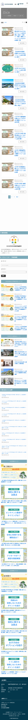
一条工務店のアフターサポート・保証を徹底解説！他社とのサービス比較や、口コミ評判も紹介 (13, 564)
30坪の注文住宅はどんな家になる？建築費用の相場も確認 (21, 373)
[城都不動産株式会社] (12, 3)
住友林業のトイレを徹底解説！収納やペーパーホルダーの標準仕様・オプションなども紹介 (13, 672)
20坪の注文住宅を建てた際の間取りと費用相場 (21, 362)
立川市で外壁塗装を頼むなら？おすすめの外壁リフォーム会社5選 (20, 169)
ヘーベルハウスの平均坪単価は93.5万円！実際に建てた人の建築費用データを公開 (14, 414)
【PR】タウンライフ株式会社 (8, 702)
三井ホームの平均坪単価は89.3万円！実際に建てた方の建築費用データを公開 (14, 434)
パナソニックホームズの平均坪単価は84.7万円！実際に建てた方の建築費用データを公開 (21, 308)
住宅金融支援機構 (5, 707)
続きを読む (22, 43)
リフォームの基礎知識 (7, 15)
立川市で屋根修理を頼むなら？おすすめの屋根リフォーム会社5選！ (20, 153)
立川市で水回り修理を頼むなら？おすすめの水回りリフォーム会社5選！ (20, 186)
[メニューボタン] (27, 3)
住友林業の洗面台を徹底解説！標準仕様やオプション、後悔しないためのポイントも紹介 (13, 611)
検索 (3, 275)
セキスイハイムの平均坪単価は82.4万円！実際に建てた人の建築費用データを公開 (14, 402)
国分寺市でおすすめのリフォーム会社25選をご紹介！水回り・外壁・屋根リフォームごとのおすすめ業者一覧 (20, 36)
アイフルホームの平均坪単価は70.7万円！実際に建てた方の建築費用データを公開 (21, 319)
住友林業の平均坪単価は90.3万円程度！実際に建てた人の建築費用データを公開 (21, 298)
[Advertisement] (14, 215)
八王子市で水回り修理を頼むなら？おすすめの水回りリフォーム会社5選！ (20, 136)
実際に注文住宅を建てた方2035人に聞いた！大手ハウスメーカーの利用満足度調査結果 (21, 354)
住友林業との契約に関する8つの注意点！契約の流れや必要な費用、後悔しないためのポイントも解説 (14, 631)
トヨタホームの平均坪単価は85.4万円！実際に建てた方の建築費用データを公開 (21, 328)
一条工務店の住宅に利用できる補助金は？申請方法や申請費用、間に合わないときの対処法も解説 (13, 544)
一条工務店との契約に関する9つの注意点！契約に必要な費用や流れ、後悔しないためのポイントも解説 (14, 501)
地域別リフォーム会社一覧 (18, 15)
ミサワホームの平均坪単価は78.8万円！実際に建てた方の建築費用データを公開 (14, 440)
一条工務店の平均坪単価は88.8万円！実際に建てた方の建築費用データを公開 (14, 421)
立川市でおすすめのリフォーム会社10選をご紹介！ (20, 70)
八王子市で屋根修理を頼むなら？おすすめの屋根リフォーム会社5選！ (20, 119)
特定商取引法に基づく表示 (14, 715)
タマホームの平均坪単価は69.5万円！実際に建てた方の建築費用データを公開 (21, 288)
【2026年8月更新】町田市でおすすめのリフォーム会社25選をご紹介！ (20, 86)
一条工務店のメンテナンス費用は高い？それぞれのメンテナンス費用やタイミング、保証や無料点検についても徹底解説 (13, 523)
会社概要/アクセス (9, 712)
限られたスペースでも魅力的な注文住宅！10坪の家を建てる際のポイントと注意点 (21, 383)
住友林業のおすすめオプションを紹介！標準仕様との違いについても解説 (13, 652)
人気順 (5, 22)
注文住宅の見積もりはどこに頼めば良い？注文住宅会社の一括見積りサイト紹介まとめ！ (21, 344)
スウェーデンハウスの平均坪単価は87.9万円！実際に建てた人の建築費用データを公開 (14, 453)
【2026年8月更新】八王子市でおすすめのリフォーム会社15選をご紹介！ (20, 102)
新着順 (2, 22)
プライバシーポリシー (18, 712)
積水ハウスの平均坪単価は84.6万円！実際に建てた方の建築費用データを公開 (14, 408)
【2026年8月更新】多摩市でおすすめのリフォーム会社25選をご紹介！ (20, 54)
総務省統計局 (4, 704)
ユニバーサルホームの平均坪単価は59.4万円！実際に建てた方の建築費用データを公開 (14, 427)
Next (17, 196)
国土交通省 (3, 706)
